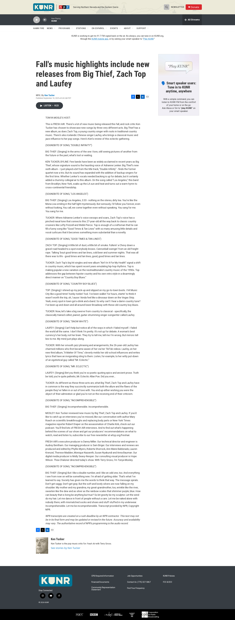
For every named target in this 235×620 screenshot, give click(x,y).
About (127, 28)
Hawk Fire (38, 28)
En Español (98, 28)
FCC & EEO (167, 582)
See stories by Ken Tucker (65, 548)
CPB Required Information (102, 576)
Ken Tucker (49, 95)
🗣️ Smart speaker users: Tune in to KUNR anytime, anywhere (178, 87)
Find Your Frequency (136, 588)
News (50, 28)
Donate (195, 7)
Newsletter (177, 7)
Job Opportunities (135, 576)
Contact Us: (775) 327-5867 (139, 582)
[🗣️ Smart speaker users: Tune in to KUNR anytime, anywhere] (178, 65)
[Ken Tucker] (42, 545)
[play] (36, 19)
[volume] (44, 20)
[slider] (49, 19)
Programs (64, 28)
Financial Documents (100, 582)
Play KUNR (148, 39)
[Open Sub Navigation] (55, 28)
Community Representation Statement (103, 588)
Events (114, 28)
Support (141, 28)
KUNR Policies (169, 576)
